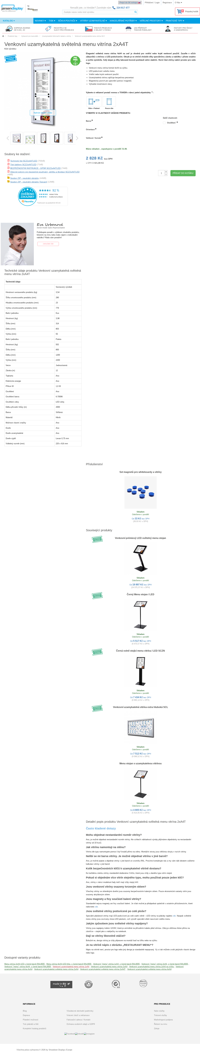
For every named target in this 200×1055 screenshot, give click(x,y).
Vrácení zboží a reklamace (78, 1015)
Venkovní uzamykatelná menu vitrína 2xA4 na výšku (151, 966)
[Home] (3, 36)
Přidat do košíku (183, 173)
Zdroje (156, 1028)
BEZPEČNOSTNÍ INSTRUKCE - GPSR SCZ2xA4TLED (35, 168)
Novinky (40, 21)
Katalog (8, 21)
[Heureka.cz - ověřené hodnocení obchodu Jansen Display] (43, 205)
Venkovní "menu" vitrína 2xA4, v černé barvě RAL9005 (164, 964)
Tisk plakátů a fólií (31, 1024)
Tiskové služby (160, 1015)
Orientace (90, 129)
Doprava (26, 1015)
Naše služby (159, 1011)
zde (96, 907)
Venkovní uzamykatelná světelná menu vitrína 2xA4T (102, 969)
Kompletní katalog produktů (34, 1028)
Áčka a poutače (67, 21)
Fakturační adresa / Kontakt (78, 1020)
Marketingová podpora (163, 1020)
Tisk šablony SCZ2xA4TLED (23, 164)
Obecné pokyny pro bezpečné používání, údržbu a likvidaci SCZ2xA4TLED (45, 172)
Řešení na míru (160, 1024)
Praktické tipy (174, 21)
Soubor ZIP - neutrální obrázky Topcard (28, 182)
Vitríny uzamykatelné (93, 21)
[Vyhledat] (135, 12)
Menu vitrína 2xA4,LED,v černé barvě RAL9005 (24, 964)
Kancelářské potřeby (122, 21)
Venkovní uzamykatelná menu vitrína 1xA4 (71, 966)
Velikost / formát (93, 138)
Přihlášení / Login (152, 2)
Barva (88, 121)
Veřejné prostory (150, 21)
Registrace (167, 2)
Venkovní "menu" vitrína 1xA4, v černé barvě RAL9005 (116, 964)
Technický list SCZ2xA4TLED (23, 161)
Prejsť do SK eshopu (129, 2)
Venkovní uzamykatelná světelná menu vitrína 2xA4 (56, 969)
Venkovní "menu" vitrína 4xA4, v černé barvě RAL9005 (27, 966)
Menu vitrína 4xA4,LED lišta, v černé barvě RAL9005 (68, 964)
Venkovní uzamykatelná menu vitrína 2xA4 (109, 966)
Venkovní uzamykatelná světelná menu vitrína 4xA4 (149, 969)
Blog (25, 1011)
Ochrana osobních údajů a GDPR (81, 1024)
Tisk (51, 21)
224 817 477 (123, 7)
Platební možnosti (30, 1020)
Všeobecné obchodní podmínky (80, 1011)
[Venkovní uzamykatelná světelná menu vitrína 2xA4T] (16, 138)
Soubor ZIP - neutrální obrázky (24, 178)
